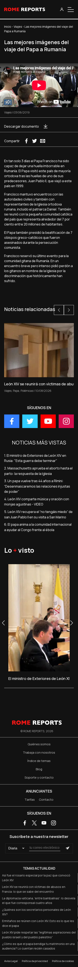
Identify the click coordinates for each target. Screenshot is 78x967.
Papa (16, 391)
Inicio (7, 27)
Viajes (18, 27)
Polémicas (27, 391)
